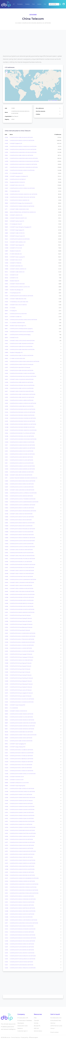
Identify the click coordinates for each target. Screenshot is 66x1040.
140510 (6, 466)
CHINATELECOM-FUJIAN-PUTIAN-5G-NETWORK (21, 961)
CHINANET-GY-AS (14, 277)
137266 (6, 137)
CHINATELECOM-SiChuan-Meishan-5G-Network (21, 687)
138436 (6, 731)
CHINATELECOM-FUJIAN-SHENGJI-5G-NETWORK (22, 926)
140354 (6, 812)
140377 (6, 842)
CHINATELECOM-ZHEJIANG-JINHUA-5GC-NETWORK (22, 197)
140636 (6, 263)
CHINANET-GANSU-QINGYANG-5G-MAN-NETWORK (22, 490)
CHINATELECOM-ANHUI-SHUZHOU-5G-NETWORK (22, 699)
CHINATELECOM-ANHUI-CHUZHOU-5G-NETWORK (22, 651)
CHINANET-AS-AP (14, 274)
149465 (6, 549)
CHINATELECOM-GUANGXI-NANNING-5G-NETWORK (22, 469)
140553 (6, 170)
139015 (6, 708)
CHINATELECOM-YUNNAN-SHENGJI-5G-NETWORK (22, 206)
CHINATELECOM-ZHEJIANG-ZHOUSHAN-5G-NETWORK (23, 439)
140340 (6, 938)
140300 (6, 905)
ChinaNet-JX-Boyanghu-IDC (16, 352)
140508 (6, 442)
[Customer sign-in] (64, 4)
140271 (6, 615)
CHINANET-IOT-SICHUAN (16, 248)
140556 (6, 609)
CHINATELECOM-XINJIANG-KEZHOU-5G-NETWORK (22, 594)
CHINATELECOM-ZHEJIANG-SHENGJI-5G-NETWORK (22, 791)
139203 (6, 221)
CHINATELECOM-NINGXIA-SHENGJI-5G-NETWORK (22, 944)
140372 (6, 857)
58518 (6, 328)
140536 (6, 388)
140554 (6, 376)
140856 (6, 537)
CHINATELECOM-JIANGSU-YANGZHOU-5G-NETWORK (23, 967)
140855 (6, 510)
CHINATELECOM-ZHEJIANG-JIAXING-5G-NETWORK (22, 415)
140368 (6, 869)
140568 (6, 597)
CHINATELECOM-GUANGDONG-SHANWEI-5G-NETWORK (23, 164)
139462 (6, 277)
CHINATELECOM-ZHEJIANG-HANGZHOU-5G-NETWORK (23, 430)
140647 (6, 188)
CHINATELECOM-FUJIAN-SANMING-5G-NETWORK (22, 949)
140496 (6, 436)
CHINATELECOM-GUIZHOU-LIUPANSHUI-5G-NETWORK (23, 493)
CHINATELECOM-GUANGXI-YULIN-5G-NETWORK (21, 460)
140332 (6, 961)
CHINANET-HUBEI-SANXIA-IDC (17, 271)
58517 (6, 334)
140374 (6, 851)
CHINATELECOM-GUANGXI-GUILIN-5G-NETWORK (22, 463)
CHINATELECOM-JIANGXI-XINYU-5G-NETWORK (21, 525)
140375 (6, 848)
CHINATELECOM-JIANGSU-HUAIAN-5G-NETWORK (22, 896)
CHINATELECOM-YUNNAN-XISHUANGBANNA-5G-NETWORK (24, 878)
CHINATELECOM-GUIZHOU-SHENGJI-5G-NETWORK (22, 188)
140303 (6, 896)
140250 (6, 755)
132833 (6, 304)
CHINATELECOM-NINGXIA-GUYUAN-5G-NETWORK (22, 932)
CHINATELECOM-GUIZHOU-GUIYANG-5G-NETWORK (22, 546)
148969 (6, 268)
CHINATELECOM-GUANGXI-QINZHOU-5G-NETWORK (22, 448)
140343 (6, 929)
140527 (6, 185)
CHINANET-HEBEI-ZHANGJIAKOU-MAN (19, 209)
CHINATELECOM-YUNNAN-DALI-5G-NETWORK (21, 824)
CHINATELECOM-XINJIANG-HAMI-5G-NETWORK (21, 576)
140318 (6, 152)
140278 (6, 684)
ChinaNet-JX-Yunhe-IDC (15, 251)
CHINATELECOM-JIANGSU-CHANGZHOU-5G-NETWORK (23, 146)
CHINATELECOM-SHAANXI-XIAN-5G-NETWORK (21, 737)
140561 (6, 558)
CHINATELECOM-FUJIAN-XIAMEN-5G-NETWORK (21, 295)
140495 (6, 409)
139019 (6, 705)
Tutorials (36, 1020)
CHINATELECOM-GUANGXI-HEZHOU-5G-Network (21, 364)
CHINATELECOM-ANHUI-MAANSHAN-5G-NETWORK (22, 642)
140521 (6, 364)
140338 (6, 944)
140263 (6, 630)
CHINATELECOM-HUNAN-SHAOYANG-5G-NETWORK (22, 842)
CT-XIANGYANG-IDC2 (15, 191)
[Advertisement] (33, 45)
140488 (6, 427)
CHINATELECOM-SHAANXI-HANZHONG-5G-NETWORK (23, 723)
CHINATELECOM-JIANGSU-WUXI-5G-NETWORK (21, 917)
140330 (6, 295)
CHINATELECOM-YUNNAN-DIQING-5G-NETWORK (22, 818)
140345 (6, 206)
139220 (6, 236)
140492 (6, 418)
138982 (6, 245)
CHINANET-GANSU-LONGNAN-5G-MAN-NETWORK (22, 582)
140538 (6, 382)
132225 (6, 239)
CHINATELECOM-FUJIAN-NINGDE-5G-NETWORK (21, 964)
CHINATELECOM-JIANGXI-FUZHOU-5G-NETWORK (22, 516)
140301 (6, 902)
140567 (6, 600)
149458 (6, 513)
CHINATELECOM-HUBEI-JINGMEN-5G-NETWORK (22, 343)
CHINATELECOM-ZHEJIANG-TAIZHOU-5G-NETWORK (22, 421)
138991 (6, 286)
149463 (6, 591)
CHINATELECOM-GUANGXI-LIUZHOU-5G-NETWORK (22, 466)
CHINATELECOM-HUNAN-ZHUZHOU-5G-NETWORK (22, 869)
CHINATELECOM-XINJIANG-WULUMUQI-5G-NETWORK (23, 376)
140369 (6, 866)
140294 (6, 967)
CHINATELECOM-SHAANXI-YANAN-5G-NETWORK (21, 714)
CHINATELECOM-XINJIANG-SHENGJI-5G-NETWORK (22, 170)
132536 (6, 283)
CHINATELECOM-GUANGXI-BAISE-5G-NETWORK (21, 457)
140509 (6, 469)
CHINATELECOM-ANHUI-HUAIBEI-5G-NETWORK (21, 749)
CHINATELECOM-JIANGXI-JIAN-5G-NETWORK (21, 519)
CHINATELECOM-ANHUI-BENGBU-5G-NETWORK (21, 758)
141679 (6, 179)
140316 (6, 884)
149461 (6, 585)
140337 (6, 946)
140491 (6, 421)
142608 (6, 289)
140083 (6, 260)
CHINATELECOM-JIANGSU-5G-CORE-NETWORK (21, 660)
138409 (6, 734)
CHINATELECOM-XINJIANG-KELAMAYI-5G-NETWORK (22, 564)
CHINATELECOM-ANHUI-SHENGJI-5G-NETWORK (21, 770)
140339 (6, 941)
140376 (6, 845)
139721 (6, 313)
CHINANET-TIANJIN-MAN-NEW (17, 283)
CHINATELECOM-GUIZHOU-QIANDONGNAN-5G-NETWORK (24, 501)
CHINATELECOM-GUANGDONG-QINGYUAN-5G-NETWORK (24, 158)
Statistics (39, 4)
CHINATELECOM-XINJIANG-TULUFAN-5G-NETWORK (22, 433)
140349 (6, 827)
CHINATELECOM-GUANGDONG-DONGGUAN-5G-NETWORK (24, 893)
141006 (6, 301)
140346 (6, 881)
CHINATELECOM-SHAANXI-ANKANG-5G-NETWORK (22, 720)
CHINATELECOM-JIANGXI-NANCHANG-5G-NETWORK (22, 481)
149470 (6, 379)
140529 (6, 349)
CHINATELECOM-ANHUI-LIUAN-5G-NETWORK (21, 648)
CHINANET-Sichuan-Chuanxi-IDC (17, 236)
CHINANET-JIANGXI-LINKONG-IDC (18, 268)
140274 (6, 696)
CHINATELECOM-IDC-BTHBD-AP (18, 179)
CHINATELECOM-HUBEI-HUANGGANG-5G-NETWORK (22, 394)
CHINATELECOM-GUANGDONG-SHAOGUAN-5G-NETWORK (24, 923)
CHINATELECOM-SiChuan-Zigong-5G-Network (20, 663)
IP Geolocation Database (24, 1020)
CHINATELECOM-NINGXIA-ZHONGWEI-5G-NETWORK (22, 929)
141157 (6, 478)
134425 (6, 242)
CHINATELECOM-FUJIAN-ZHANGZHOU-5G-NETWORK (23, 955)
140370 (6, 863)
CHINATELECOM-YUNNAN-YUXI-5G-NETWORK (21, 794)
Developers (20, 4)
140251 (6, 752)
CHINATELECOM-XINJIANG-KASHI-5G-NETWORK (21, 606)
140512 (6, 460)
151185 (6, 191)
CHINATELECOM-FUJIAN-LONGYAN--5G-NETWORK (22, 952)
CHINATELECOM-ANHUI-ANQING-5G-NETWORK (21, 761)
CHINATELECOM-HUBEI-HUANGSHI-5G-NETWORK (22, 788)
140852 (6, 484)
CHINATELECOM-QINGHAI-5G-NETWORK (20, 239)
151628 (6, 358)
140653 (6, 499)
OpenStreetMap (54, 100)
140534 (6, 394)
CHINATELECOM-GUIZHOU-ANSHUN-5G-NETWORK (22, 540)
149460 (6, 582)
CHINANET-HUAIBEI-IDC (16, 316)
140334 (6, 955)
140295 (6, 920)
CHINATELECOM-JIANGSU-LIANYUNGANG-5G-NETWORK (23, 920)
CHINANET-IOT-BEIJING (15, 263)
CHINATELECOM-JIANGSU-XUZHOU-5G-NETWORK (22, 914)
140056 (6, 776)
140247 (6, 764)
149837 (6, 251)
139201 (6, 230)
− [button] (6, 73)
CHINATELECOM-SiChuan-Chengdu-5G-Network (21, 624)
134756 (6, 182)
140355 (6, 809)
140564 (6, 433)
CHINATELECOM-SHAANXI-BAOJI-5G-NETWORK (21, 731)
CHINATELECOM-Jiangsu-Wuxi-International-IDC (21, 203)
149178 (6, 254)
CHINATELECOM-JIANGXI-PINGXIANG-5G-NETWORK (22, 528)
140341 (6, 935)
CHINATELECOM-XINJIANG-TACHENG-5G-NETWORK (22, 558)
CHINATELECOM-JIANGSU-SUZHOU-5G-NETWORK (22, 140)
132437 (6, 316)
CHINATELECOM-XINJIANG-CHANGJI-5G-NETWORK (22, 373)
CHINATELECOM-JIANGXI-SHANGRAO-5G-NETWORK (22, 537)
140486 (6, 197)
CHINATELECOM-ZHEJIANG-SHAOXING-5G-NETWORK (23, 418)
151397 (6, 292)
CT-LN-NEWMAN (14, 708)
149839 (6, 352)
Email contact (54, 1032)
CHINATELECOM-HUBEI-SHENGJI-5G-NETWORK (21, 155)
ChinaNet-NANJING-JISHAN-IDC (17, 182)
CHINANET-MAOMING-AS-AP (17, 776)
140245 (6, 770)
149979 (6, 325)
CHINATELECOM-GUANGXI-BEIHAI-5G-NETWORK (22, 406)
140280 (6, 681)
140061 (6, 143)
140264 (6, 627)
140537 (6, 367)
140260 (6, 636)
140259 (6, 639)
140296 (6, 917)
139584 (6, 746)
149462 (6, 588)
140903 (6, 298)
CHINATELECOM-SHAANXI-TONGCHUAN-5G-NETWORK (23, 734)
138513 (6, 728)
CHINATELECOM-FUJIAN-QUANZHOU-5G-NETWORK (22, 958)
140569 (6, 594)
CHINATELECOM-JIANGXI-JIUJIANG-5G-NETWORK (22, 507)
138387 (6, 737)
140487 (6, 430)
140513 (6, 457)
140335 (6, 952)
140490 (6, 385)
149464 (6, 340)
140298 (6, 911)
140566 (6, 603)
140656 (6, 579)
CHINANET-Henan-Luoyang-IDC (17, 257)
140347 (6, 878)
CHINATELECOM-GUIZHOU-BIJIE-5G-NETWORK (21, 496)
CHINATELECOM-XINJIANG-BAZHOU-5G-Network (21, 603)
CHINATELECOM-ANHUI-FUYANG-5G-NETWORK (21, 755)
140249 (6, 758)
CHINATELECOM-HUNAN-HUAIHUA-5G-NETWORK (22, 845)
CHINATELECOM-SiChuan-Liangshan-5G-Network (21, 693)
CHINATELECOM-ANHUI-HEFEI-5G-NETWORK (21, 767)
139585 (6, 785)
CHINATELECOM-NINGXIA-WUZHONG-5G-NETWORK (22, 935)
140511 (6, 463)
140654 (6, 496)
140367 (6, 872)
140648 (6, 546)
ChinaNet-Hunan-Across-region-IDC (18, 325)
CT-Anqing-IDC (13, 310)
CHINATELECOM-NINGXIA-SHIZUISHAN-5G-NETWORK (23, 938)
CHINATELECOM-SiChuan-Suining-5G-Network (20, 675)
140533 (6, 397)
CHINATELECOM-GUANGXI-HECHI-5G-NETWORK (21, 451)
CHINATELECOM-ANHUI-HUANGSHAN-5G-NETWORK (22, 633)
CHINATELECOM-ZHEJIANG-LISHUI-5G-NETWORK (22, 436)
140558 (6, 564)
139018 (6, 257)
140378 (6, 839)
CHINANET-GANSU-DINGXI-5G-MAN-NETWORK (21, 513)
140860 (6, 525)
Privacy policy (24, 1037)
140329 (6, 331)
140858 (6, 531)
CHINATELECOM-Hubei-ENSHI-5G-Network (20, 367)
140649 (6, 543)
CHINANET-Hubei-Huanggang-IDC (18, 743)
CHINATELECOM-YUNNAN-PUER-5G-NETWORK (21, 803)
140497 (6, 439)
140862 (6, 519)
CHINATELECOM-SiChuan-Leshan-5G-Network (20, 696)
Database (27, 4)
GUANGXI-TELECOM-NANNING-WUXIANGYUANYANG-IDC (23, 478)
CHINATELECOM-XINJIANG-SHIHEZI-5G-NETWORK (22, 609)
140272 (6, 654)
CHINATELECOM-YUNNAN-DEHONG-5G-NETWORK (22, 821)
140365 (6, 836)
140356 (6, 806)
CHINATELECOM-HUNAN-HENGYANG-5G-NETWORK (22, 875)
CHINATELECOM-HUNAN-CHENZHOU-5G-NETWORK (22, 863)
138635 (6, 720)
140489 (6, 424)
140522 (6, 361)
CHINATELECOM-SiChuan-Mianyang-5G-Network (21, 684)
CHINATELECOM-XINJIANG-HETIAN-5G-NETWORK (22, 597)
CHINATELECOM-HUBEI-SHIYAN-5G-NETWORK (21, 740)
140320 (6, 164)
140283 (6, 672)
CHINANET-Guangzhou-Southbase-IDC (19, 176)
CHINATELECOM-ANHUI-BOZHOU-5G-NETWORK (21, 752)
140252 (6, 749)
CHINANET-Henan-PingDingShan (17, 785)
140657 (6, 487)
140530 (6, 346)
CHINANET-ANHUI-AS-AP (16, 260)
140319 (6, 158)
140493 (6, 415)
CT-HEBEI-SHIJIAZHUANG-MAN (17, 358)
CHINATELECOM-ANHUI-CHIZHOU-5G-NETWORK (22, 645)
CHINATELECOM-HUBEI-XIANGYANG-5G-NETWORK (22, 349)
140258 (6, 642)
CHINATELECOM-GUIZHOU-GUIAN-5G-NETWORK (22, 487)
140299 (6, 908)
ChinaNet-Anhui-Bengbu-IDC (16, 289)
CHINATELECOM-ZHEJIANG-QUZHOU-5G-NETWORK (22, 409)
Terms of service (15, 1037)
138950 (6, 203)
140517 (6, 445)
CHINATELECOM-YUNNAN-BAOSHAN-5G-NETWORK (22, 830)
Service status (38, 1031)
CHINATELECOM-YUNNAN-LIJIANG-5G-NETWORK (22, 812)
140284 (6, 669)
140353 (6, 815)
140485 (6, 194)
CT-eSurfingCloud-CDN (15, 292)
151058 (6, 307)
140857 (6, 534)
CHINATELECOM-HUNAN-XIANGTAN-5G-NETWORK (22, 866)
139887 (6, 280)
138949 (6, 711)
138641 (6, 717)
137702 (6, 200)
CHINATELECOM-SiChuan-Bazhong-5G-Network (21, 627)
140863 (6, 516)
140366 (6, 875)
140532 (6, 370)
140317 (6, 923)
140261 (6, 633)
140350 (6, 824)
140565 (6, 606)
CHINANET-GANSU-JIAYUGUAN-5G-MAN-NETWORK (22, 340)
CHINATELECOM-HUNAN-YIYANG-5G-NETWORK (21, 857)
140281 (6, 678)
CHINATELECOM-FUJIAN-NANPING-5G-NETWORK (22, 946)
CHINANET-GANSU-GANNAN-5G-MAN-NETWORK (21, 588)
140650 (6, 540)
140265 (6, 624)
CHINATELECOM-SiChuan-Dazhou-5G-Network (21, 621)
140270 (6, 618)
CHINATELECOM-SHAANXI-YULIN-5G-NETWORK (21, 717)
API (14, 4)
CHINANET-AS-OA (14, 337)
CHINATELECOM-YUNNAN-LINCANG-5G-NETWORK (22, 809)
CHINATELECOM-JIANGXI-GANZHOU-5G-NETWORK (22, 522)
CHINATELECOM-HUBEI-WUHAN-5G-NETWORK (21, 137)
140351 (6, 821)
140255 (6, 651)
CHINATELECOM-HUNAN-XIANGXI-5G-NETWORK (21, 848)
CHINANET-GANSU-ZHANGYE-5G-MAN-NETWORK (22, 391)
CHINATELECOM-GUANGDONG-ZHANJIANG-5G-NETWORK (24, 890)
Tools (33, 4)
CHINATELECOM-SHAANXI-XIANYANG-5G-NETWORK (22, 725)
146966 (6, 218)
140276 (6, 690)
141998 (6, 215)
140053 (6, 779)
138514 (6, 725)
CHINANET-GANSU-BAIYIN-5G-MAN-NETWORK (21, 475)
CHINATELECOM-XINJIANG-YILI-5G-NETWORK (21, 561)
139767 (6, 337)
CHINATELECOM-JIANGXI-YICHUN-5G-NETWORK (21, 531)
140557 (6, 567)
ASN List (36, 1028)
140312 (6, 890)
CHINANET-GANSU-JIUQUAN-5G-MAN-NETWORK (22, 379)
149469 (6, 475)
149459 (6, 490)
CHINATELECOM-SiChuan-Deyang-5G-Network (21, 618)
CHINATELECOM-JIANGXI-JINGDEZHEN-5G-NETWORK (23, 510)
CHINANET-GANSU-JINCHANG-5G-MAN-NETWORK (22, 591)
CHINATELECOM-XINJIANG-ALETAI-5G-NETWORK (22, 552)
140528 (6, 355)
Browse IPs (37, 1025)
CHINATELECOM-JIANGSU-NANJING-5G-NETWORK (22, 612)
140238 (6, 773)
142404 (6, 274)
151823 (6, 224)
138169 (6, 212)
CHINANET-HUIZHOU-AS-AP (16, 779)
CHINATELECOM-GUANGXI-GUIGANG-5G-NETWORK (22, 454)
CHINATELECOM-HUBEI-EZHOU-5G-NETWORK (21, 346)
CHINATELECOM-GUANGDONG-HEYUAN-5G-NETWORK (23, 152)
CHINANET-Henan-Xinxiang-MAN (17, 705)
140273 (6, 657)
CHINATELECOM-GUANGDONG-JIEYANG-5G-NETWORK (23, 887)
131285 (6, 155)
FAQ (45, 4)
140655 (6, 493)
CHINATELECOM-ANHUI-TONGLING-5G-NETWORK (22, 639)
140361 (6, 833)
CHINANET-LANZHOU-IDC (16, 215)
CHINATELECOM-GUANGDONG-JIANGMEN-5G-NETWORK (24, 167)
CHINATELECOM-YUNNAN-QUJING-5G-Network (21, 800)
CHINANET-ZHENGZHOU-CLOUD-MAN (19, 782)
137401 (6, 788)
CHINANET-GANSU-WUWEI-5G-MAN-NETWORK (21, 549)
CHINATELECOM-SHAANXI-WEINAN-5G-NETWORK (22, 728)
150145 (6, 271)
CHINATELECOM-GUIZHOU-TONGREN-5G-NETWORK (22, 499)
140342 (6, 932)
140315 (6, 887)
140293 (6, 146)
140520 (6, 400)
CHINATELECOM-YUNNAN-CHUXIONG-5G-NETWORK (22, 827)
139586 (6, 782)
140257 (6, 645)
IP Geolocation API (22, 1017)
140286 (6, 663)
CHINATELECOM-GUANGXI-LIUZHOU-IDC (20, 286)
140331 (6, 964)
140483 (6, 791)
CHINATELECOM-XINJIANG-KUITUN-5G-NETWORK (22, 567)
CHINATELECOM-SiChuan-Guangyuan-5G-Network (21, 657)
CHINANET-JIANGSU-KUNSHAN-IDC (18, 711)
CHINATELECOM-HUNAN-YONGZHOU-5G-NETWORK (22, 860)
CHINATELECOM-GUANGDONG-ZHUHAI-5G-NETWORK (23, 149)
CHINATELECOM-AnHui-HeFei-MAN (18, 313)
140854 (6, 507)
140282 (6, 675)
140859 (6, 528)
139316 (6, 743)
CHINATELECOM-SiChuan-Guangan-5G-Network (21, 654)
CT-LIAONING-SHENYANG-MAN (17, 322)
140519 (6, 403)
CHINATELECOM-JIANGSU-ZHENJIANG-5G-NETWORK (23, 899)
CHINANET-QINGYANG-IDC (16, 266)
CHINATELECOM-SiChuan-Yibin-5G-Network (20, 669)
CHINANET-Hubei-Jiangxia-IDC (17, 245)
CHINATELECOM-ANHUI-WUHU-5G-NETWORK (21, 764)
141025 (6, 322)
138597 (6, 723)
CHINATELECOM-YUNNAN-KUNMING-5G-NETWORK (22, 881)
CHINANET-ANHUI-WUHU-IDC (17, 185)
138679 (6, 714)
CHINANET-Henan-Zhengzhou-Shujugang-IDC (20, 227)
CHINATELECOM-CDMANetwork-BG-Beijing (20, 334)
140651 (6, 504)
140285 (6, 666)
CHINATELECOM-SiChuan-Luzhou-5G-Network (21, 690)
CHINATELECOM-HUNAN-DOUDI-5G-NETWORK (21, 839)
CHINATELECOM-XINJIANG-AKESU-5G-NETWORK (22, 600)
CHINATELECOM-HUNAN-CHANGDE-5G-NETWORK (22, 854)
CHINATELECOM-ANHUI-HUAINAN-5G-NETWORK (22, 702)
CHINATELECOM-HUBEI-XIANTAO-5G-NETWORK (21, 382)
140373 (6, 854)
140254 (6, 699)
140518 (6, 406)
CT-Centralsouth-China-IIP (16, 224)
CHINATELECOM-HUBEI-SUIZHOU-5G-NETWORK (22, 388)
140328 (6, 926)
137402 (6, 740)
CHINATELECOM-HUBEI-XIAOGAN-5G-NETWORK (21, 370)
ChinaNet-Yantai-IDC (14, 280)
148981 (6, 233)
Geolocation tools (22, 1025)
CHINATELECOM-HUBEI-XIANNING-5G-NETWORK (22, 472)
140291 (6, 612)
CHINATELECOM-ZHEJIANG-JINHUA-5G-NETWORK (22, 385)
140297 (6, 914)
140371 (6, 860)
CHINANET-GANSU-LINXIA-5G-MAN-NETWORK (21, 585)
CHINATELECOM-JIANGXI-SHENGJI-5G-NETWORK (22, 484)
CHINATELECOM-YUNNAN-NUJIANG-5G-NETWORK (22, 806)
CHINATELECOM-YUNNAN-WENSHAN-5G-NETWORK (22, 797)
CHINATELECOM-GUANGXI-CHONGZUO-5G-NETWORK (23, 403)
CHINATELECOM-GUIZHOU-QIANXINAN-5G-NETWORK (23, 579)
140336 (6, 949)
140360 (6, 794)
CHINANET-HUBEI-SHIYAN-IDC (17, 233)
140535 (6, 472)
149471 (6, 391)
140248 (6, 761)
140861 (6, 522)
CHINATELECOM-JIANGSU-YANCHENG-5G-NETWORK (22, 911)
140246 (6, 767)
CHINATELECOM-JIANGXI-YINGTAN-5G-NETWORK (22, 534)
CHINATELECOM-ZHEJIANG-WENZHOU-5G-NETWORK (23, 424)
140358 (6, 800)
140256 (6, 648)
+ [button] (6, 71)
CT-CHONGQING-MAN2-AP (16, 173)
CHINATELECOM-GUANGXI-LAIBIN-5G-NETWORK (21, 400)
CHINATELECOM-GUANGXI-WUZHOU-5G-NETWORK (22, 445)
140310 (6, 893)
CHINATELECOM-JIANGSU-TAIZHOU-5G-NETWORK (22, 902)
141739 (6, 173)
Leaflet (50, 100)
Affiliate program (33, 1037)
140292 (6, 140)
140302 (6, 899)
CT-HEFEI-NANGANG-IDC (16, 254)
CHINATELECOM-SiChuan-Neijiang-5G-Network (21, 681)
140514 (6, 454)
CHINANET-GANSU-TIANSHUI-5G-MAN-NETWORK (22, 573)
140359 (6, 797)
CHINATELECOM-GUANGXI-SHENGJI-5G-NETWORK (22, 442)
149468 (6, 573)
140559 (6, 561)
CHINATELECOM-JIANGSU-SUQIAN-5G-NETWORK (22, 905)
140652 (6, 501)
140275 (6, 693)
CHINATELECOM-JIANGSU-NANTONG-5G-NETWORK (22, 908)
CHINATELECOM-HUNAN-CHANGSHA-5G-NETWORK (22, 836)
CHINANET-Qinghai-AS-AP (16, 143)
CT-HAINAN (12, 307)
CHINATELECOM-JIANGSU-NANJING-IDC (19, 200)
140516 (6, 448)
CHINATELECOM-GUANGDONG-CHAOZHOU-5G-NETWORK (24, 884)
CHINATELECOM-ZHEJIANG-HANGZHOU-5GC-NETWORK (23, 194)
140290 (6, 660)
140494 (6, 412)
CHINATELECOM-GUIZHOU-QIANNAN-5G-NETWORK (22, 504)
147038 (6, 266)
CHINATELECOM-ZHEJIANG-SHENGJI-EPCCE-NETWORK (23, 319)
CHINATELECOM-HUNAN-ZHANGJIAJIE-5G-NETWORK (23, 851)
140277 (6, 687)
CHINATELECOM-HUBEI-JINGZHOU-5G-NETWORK (22, 397)
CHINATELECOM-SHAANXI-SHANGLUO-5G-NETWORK (23, 773)
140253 (6, 702)
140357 (6, 803)
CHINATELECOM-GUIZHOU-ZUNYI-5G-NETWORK (22, 543)
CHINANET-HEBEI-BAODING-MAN (18, 298)
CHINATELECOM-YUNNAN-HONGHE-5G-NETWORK (22, 815)
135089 (6, 176)
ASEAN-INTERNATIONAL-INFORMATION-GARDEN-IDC (23, 212)
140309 (6, 161)
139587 (6, 227)
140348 (6, 830)
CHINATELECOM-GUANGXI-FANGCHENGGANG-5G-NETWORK (24, 361)
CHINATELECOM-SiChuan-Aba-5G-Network (20, 630)
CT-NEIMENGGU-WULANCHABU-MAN (19, 301)
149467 (6, 570)
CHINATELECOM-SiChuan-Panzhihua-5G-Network (21, 678)
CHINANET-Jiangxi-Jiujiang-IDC (17, 230)
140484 (6, 319)
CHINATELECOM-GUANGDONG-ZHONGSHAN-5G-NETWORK (24, 161)
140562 (6, 552)
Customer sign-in (22, 1031)
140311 (6, 167)
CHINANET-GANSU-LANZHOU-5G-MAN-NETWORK (22, 570)
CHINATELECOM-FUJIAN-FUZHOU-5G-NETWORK (22, 331)
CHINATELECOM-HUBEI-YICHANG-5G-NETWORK (21, 355)
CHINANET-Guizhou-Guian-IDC (17, 221)
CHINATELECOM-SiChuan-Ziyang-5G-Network (20, 666)
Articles (36, 1023)
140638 (6, 248)
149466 (6, 555)
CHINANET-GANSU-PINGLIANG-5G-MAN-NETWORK (22, 555)
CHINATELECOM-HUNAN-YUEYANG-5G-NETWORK (22, 872)
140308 (6, 149)
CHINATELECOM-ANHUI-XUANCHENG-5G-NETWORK (22, 636)
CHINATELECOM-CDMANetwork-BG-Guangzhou (21, 328)
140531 (6, 343)
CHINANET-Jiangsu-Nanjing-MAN (17, 746)
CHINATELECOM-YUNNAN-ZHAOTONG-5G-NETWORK (23, 833)
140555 (6, 373)
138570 (6, 310)
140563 (6, 576)
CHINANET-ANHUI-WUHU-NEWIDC (18, 304)
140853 (6, 481)
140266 (6, 621)
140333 (6, 958)
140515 (6, 451)
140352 (6, 818)
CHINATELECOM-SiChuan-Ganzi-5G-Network (20, 615)
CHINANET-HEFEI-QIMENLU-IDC (18, 242)
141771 (6, 209)
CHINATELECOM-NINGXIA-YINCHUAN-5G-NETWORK (22, 941)
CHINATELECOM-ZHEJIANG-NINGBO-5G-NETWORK (22, 427)
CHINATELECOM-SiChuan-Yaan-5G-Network (20, 672)
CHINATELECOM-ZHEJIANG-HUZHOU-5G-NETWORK (22, 412)
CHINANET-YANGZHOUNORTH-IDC (18, 218)
